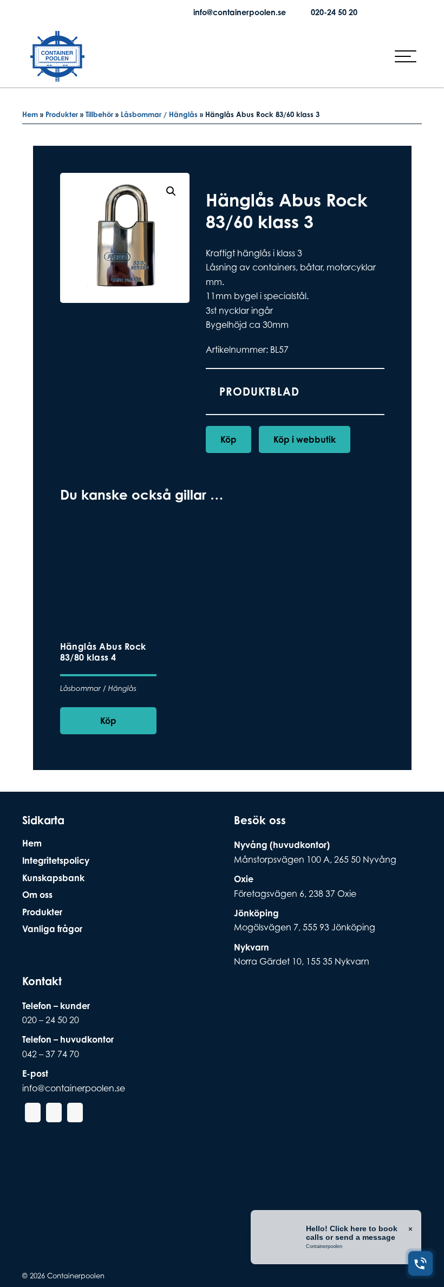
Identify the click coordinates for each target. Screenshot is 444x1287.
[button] (171, 191)
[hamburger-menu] (405, 56)
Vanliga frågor (52, 928)
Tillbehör (99, 114)
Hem (30, 114)
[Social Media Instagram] (104, 12)
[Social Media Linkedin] (121, 12)
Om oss (37, 894)
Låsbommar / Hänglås (159, 114)
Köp (228, 439)
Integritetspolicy (55, 860)
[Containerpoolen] (57, 75)
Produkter (61, 114)
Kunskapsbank (53, 877)
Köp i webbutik (304, 439)
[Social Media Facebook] (87, 12)
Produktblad (259, 391)
